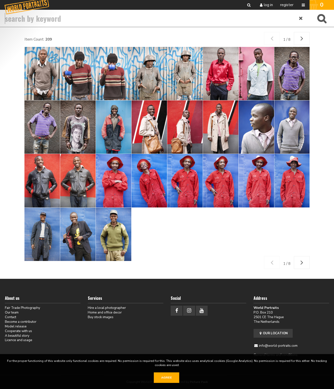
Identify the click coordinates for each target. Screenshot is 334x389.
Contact (10, 317)
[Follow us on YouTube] (202, 311)
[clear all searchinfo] (301, 18)
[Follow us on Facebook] (176, 311)
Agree (166, 377)
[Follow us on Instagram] (189, 311)
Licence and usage (18, 340)
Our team (12, 312)
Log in (268, 4)
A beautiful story (17, 335)
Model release (16, 326)
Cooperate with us (18, 331)
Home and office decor (105, 312)
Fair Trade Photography (22, 307)
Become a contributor (20, 321)
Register (286, 4)
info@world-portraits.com (278, 345)
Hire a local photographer (107, 307)
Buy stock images (100, 317)
